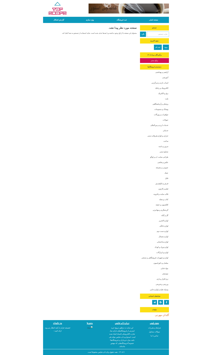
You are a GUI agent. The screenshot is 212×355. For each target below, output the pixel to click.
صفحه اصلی (153, 20)
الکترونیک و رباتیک (161, 88)
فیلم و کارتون (163, 189)
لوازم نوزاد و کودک (161, 247)
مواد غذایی (164, 268)
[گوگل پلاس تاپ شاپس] (160, 302)
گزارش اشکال (59, 20)
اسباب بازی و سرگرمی (159, 83)
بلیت (166, 99)
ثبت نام (157, 47)
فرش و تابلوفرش (161, 183)
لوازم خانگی (163, 226)
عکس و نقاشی (162, 162)
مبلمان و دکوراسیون (160, 263)
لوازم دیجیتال (163, 236)
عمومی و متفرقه (162, 168)
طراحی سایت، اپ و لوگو (159, 157)
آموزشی (165, 77)
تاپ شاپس (102, 352)
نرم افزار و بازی (162, 279)
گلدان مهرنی (162, 315)
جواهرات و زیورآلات (161, 115)
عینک (166, 173)
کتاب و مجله (163, 199)
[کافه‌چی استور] (122, 8)
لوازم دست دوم (162, 231)
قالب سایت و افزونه (160, 194)
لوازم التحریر (163, 221)
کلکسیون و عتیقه (162, 205)
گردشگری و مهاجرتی (160, 210)
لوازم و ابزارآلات (162, 252)
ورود (165, 47)
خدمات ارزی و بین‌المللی (159, 125)
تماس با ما (154, 336)
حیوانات (165, 120)
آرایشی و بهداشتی (161, 72)
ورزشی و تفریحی (162, 284)
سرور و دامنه (163, 146)
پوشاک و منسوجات (161, 109)
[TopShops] (58, 9)
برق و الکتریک (163, 93)
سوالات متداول (154, 332)
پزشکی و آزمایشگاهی (160, 104)
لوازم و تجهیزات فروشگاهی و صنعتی (154, 258)
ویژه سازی (90, 20)
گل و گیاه (164, 215)
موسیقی (165, 274)
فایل (166, 178)
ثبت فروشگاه (122, 20)
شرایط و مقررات (154, 328)
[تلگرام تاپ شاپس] (154, 302)
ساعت (165, 141)
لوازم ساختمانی (162, 242)
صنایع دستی (164, 152)
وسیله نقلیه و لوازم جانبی (159, 289)
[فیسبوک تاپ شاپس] (166, 302)
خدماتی (165, 130)
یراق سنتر (154, 60)
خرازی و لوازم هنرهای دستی (157, 136)
